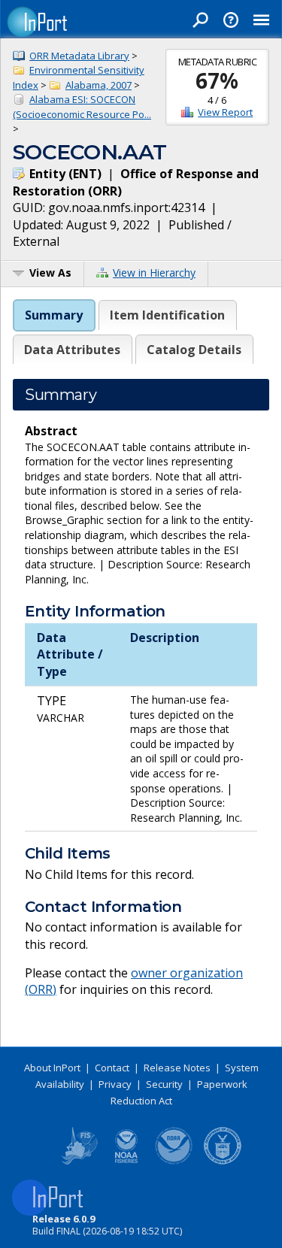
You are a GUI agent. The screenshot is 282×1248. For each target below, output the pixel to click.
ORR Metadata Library (79, 55)
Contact (112, 1067)
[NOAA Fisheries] (126, 1161)
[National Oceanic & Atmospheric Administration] (174, 1161)
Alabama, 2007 (98, 85)
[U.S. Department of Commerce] (222, 1161)
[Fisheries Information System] (78, 1161)
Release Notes (177, 1067)
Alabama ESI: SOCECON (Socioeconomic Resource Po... (82, 106)
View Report (225, 112)
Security (164, 1084)
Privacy (115, 1084)
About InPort (52, 1067)
